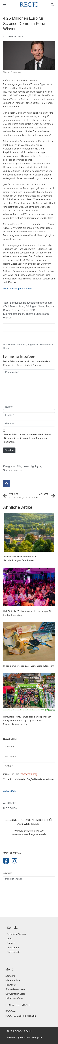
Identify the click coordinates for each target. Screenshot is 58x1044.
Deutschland (17, 306)
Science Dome (20, 310)
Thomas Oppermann (37, 314)
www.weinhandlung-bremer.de (29, 834)
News (41, 306)
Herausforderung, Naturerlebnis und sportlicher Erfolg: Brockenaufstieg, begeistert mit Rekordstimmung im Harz (27, 720)
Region (50, 306)
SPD (32, 310)
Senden (9, 450)
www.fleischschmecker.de (29, 830)
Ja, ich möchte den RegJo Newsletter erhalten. (30, 779)
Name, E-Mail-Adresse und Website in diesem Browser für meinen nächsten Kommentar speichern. (28, 438)
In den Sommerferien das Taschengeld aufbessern (28, 666)
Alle (19, 466)
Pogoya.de (37, 1037)
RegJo (7, 310)
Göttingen (31, 306)
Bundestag (16, 302)
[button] (6, 483)
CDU (6, 306)
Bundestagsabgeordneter (37, 302)
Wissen (7, 317)
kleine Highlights (31, 466)
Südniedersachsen (13, 314)
